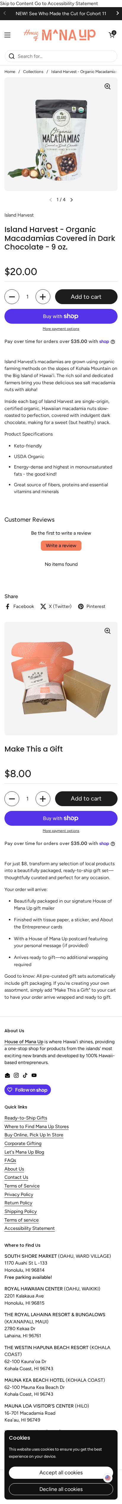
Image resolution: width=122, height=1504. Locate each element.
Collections (33, 71)
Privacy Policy (18, 1195)
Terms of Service (22, 1186)
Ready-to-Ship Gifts (25, 1118)
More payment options (61, 329)
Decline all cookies (61, 1489)
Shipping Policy (20, 1211)
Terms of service (21, 1220)
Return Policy (18, 1203)
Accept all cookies (61, 1472)
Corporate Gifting (22, 1144)
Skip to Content (16, 3)
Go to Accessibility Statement (66, 3)
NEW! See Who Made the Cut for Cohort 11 (61, 13)
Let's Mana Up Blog (24, 1152)
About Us (14, 1169)
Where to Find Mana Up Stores (36, 1127)
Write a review (61, 545)
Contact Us (16, 1177)
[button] (112, 35)
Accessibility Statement (29, 1228)
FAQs (10, 1160)
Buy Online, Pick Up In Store (33, 1135)
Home (9, 71)
